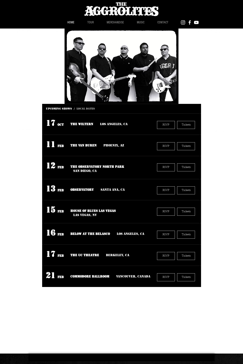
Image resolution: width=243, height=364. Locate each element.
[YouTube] (196, 22)
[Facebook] (190, 22)
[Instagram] (183, 22)
